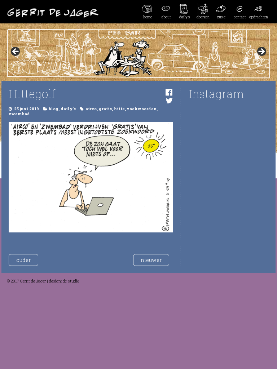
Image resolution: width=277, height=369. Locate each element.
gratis (105, 108)
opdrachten (258, 16)
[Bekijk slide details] (138, 54)
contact (240, 16)
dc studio (71, 281)
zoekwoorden (142, 108)
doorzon (203, 16)
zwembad (19, 113)
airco (91, 108)
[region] (138, 54)
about (166, 16)
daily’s (184, 16)
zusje (221, 16)
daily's (68, 108)
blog (53, 108)
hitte (119, 108)
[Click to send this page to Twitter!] (169, 100)
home (147, 16)
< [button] (15, 51)
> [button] (261, 51)
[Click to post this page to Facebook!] (169, 92)
